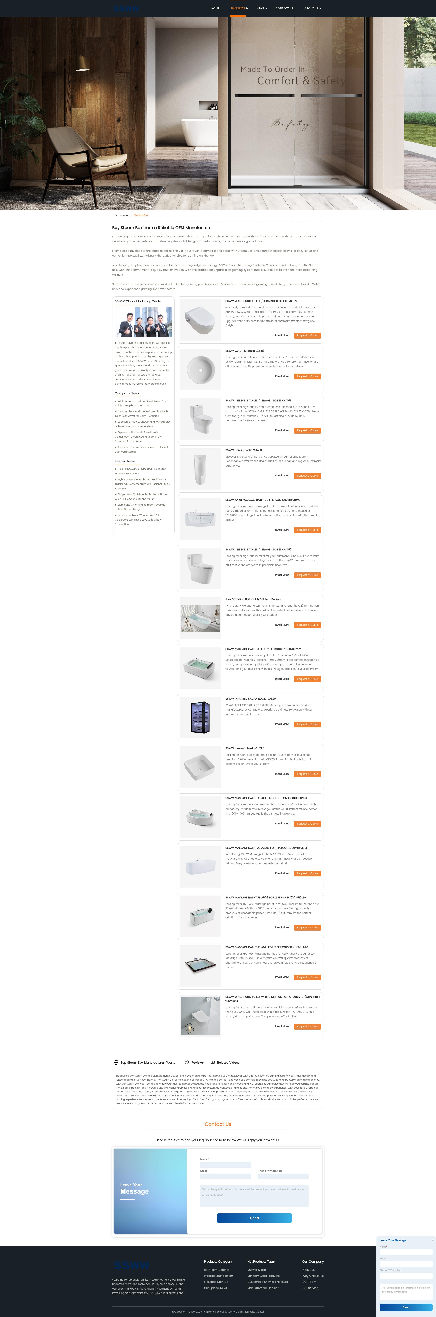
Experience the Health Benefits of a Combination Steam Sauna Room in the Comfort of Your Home (138, 436)
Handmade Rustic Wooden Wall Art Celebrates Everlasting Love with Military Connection (138, 519)
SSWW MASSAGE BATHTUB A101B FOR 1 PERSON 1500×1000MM (266, 798)
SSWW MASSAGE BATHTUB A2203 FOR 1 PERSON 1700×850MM (266, 848)
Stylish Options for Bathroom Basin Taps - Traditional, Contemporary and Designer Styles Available (142, 484)
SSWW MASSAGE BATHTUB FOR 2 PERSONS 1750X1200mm (263, 649)
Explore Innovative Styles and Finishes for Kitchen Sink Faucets (140, 471)
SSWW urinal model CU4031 (244, 450)
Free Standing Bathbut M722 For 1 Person (253, 599)
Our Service (310, 1288)
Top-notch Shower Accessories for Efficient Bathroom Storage (141, 449)
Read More (282, 336)
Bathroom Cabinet (216, 1270)
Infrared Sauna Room (218, 1276)
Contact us (284, 8)
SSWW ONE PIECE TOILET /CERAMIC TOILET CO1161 (258, 400)
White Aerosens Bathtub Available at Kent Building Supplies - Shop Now (141, 403)
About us (311, 8)
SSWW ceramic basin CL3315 (244, 748)
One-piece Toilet (215, 1288)
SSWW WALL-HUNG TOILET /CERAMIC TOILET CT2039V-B (262, 301)
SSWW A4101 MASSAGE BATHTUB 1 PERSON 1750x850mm (262, 500)
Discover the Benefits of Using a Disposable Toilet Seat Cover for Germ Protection (141, 414)
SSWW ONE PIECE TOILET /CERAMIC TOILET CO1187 (258, 549)
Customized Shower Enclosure (267, 1282)
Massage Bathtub (216, 1282)
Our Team (309, 1282)
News (260, 8)
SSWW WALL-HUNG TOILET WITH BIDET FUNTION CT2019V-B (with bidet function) (272, 999)
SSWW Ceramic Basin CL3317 (244, 351)
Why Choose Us (313, 1276)
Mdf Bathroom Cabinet (263, 1288)
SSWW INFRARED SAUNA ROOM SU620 (250, 699)
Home (215, 8)
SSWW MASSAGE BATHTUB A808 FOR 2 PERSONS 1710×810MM (265, 897)
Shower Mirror (256, 1270)
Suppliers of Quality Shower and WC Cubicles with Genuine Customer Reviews (142, 424)
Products (238, 8)
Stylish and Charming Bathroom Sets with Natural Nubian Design (140, 507)
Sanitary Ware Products (263, 1276)
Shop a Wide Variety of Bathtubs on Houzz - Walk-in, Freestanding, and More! (142, 496)
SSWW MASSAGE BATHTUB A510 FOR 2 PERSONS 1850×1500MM (266, 947)
